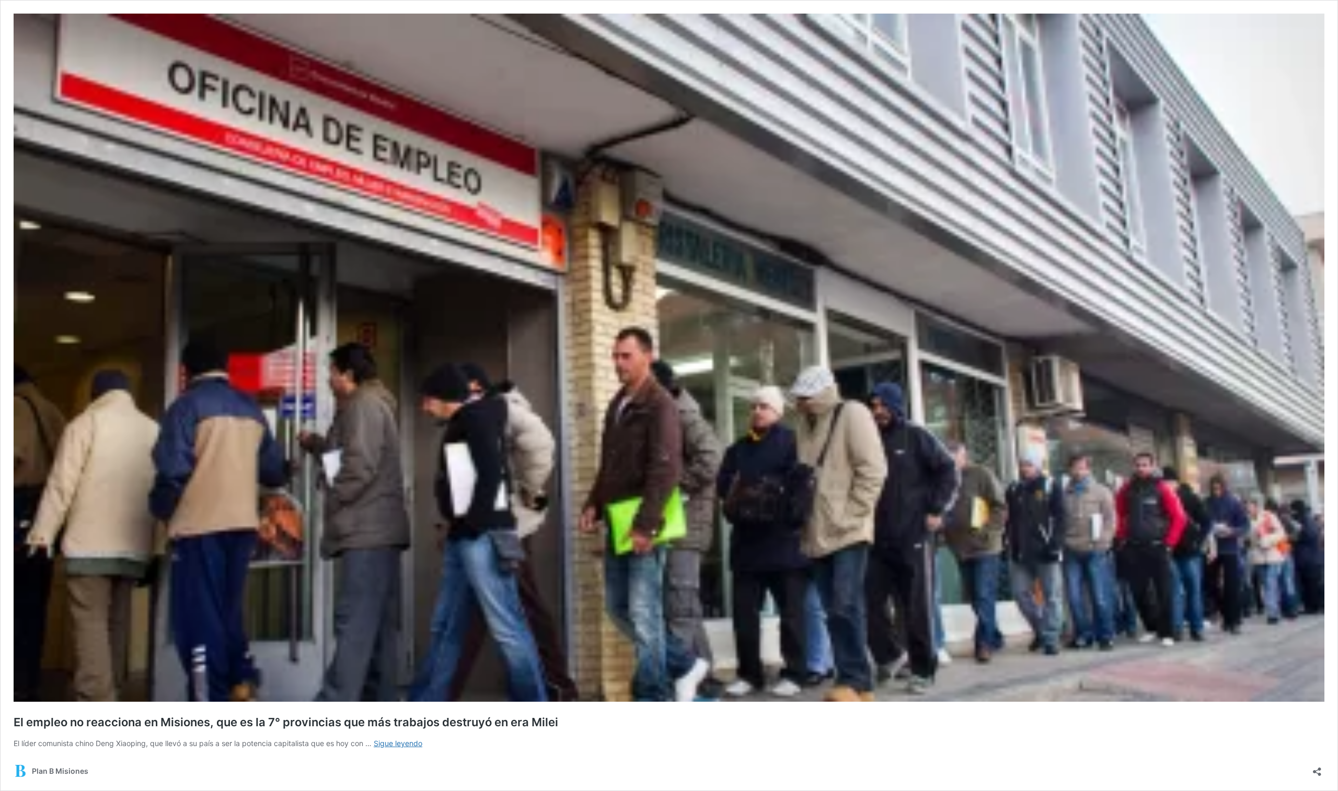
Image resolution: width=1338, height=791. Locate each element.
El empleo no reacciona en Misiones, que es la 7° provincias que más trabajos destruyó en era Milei (286, 722)
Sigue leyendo (398, 743)
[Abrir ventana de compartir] (1317, 768)
